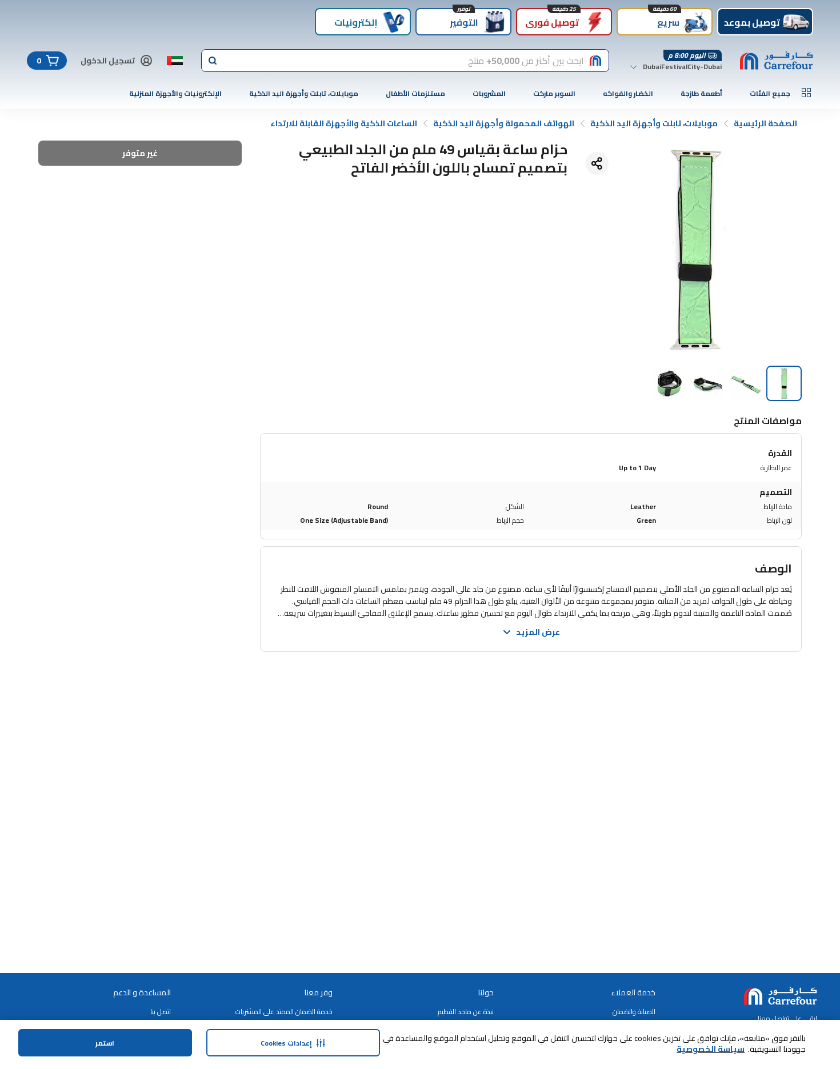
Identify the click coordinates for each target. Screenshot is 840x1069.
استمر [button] (104, 1043)
